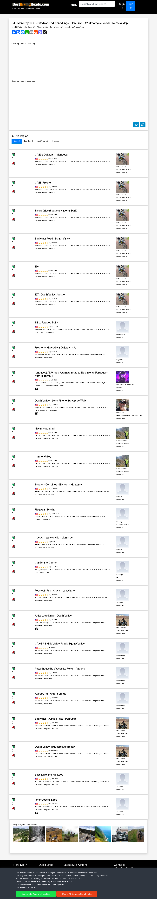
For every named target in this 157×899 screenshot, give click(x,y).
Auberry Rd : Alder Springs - (51, 694)
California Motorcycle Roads (93, 161)
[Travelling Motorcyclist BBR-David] (122, 158)
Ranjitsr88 (39, 650)
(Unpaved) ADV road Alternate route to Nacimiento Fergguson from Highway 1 (71, 374)
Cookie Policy (66, 881)
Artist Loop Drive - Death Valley (53, 615)
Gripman (38, 407)
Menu (74, 5)
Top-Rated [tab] (28, 141)
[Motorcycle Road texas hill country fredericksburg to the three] (87, 834)
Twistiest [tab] (55, 141)
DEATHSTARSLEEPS (43, 382)
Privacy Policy (50, 881)
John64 (38, 597)
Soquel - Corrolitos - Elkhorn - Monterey (58, 484)
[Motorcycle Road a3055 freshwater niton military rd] (136, 834)
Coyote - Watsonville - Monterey (54, 537)
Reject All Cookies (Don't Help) (77, 893)
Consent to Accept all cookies (36, 893)
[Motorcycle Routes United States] (36, 158)
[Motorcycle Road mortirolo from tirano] (70, 834)
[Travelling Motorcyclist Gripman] (122, 404)
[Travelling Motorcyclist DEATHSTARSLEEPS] (122, 376)
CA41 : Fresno (43, 182)
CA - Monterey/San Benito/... (54, 385)
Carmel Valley (43, 456)
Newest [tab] (16, 141)
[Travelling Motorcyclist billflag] (122, 513)
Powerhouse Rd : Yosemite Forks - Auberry (60, 668)
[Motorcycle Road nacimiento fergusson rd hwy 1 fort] (103, 834)
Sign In (122, 6)
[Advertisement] (78, 62)
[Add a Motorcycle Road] (136, 124)
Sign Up (130, 6)
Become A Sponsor (56, 884)
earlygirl (38, 569)
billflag (37, 516)
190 (37, 266)
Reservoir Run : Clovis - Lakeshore (55, 590)
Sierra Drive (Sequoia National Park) (56, 210)
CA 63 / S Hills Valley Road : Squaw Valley (60, 643)
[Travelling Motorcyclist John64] (122, 594)
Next (147, 834)
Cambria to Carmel (46, 562)
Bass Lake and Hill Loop (49, 775)
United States (73, 161)
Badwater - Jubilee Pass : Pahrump (55, 719)
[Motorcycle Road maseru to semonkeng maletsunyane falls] (54, 834)
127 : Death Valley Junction (50, 294)
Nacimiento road (45, 428)
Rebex (37, 491)
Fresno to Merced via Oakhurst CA (55, 347)
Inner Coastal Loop (46, 800)
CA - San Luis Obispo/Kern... (47, 756)
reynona (38, 354)
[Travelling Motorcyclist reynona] (122, 351)
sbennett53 (40, 622)
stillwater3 (39, 329)
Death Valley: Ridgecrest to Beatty (55, 747)
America (62, 161)
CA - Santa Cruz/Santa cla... (46, 410)
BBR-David (39, 161)
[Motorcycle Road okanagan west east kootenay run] (120, 834)
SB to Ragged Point (46, 322)
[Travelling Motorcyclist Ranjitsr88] (122, 647)
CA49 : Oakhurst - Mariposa (51, 154)
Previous (9, 834)
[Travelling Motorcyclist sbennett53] (122, 619)
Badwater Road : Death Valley (52, 238)
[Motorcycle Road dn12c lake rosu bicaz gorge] (37, 834)
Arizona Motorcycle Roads (88, 516)
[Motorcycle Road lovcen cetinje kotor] (21, 834)
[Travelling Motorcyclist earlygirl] (122, 566)
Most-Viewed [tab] (42, 141)
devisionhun (40, 435)
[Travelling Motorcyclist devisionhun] (122, 432)
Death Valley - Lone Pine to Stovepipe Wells (60, 400)
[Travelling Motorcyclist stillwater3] (122, 326)
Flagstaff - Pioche (45, 509)
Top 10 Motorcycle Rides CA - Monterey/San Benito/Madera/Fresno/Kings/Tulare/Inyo (48, 27)
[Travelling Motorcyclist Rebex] (122, 488)
